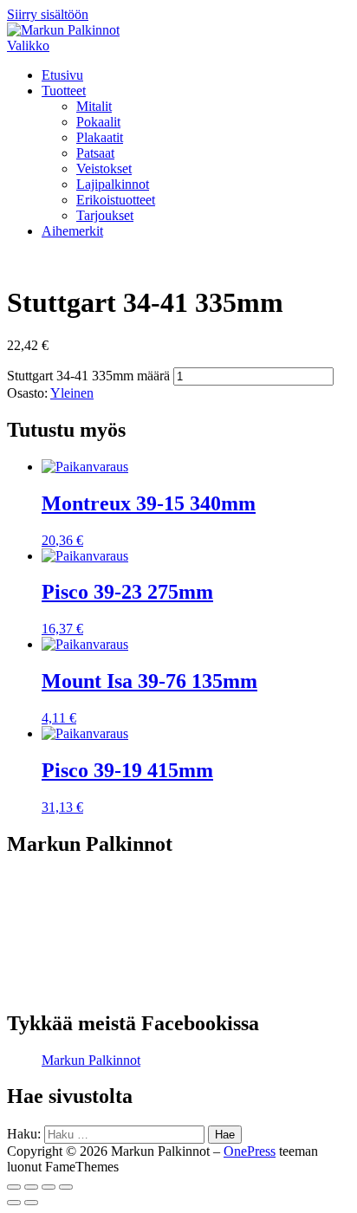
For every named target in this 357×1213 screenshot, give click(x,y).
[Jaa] (31, 1187)
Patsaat (95, 153)
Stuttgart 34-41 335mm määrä (88, 375)
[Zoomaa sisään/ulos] (66, 1187)
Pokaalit (98, 121)
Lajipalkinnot (112, 184)
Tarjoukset (104, 215)
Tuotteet (64, 90)
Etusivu (62, 75)
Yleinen (72, 393)
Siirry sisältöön (47, 14)
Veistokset (104, 168)
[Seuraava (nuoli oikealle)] (31, 1202)
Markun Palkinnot (91, 1060)
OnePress (250, 1151)
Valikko (28, 45)
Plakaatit (99, 137)
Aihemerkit (72, 231)
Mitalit (94, 106)
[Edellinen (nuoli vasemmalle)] (14, 1202)
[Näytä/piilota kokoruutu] (48, 1187)
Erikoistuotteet (115, 199)
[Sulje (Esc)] (14, 1187)
